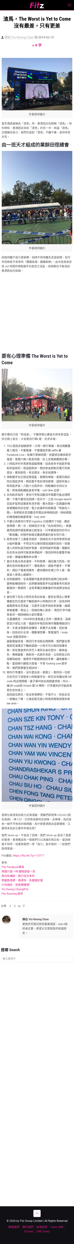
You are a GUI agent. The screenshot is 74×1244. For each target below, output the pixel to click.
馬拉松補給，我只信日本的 (18, 876)
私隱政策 (41, 1227)
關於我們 (27, 1227)
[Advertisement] (37, 312)
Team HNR (56, 1227)
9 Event (28, 1231)
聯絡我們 (13, 1227)
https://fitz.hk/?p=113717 (28, 855)
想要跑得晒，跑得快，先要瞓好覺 (22, 880)
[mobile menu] (69, 5)
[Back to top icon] (37, 1213)
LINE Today (43, 1231)
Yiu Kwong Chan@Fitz (15, 889)
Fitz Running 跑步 (12, 893)
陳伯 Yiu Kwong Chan (19, 37)
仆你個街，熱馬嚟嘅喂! (16, 884)
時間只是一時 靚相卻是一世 (18, 871)
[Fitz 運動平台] (37, 5)
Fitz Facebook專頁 (13, 867)
